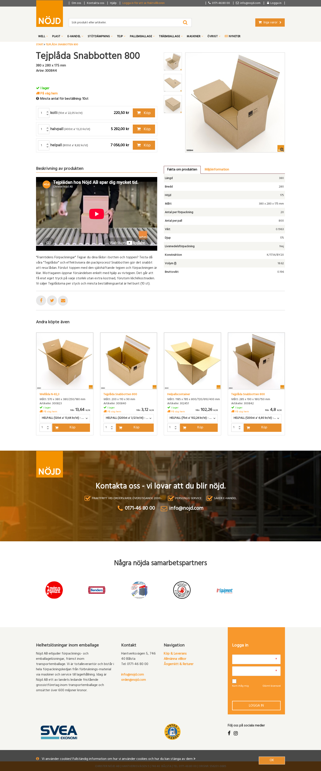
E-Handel (74, 36)
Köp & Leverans (175, 654)
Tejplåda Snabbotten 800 (120, 395)
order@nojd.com (133, 680)
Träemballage (170, 36)
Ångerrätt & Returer (178, 664)
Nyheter (234, 36)
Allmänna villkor (175, 659)
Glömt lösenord (271, 686)
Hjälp (113, 3)
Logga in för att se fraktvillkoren (144, 3)
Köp (147, 113)
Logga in (256, 706)
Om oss (76, 3)
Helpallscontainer (178, 395)
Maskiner (194, 36)
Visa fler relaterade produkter (62, 446)
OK (272, 760)
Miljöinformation (217, 170)
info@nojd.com (132, 675)
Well (42, 36)
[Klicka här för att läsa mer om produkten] (64, 361)
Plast (56, 36)
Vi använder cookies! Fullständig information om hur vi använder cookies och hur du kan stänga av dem (117, 759)
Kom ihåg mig (240, 686)
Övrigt (213, 36)
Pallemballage (141, 36)
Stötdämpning (99, 36)
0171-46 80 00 (220, 3)
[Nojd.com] (49, 13)
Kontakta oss (95, 3)
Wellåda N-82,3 (49, 395)
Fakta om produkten (182, 170)
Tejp (120, 36)
